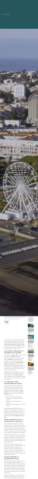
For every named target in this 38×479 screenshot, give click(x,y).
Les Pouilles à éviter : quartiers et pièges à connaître (30, 359)
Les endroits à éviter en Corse (30, 332)
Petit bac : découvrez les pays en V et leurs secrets (30, 372)
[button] (36, 14)
